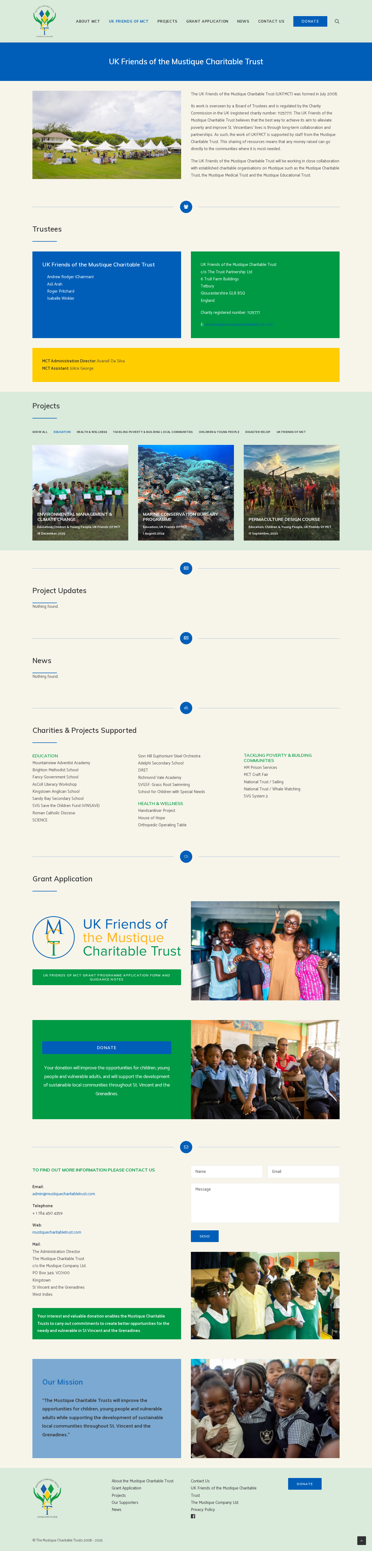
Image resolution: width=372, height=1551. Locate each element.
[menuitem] (88, 21)
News (243, 21)
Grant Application (207, 21)
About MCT (88, 21)
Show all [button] (40, 431)
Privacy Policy (203, 1509)
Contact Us (271, 21)
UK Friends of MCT (129, 21)
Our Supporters (125, 1502)
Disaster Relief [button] (258, 431)
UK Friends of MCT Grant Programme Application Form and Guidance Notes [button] (107, 977)
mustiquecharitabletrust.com (56, 1232)
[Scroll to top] (361, 1540)
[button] (337, 21)
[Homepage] (47, 1498)
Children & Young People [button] (219, 431)
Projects (167, 21)
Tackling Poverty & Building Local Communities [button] (153, 431)
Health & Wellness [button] (92, 431)
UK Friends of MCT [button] (291, 431)
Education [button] (62, 431)
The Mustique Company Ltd (214, 1502)
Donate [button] (107, 1047)
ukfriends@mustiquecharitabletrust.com (239, 324)
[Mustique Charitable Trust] (44, 21)
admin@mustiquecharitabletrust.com (63, 1194)
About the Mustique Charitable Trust (142, 1481)
